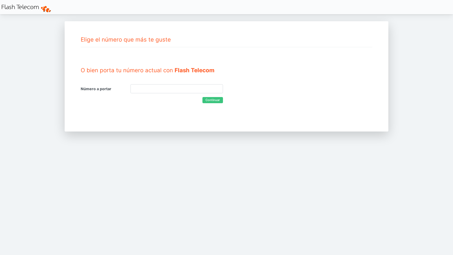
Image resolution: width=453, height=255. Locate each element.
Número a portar (96, 89)
